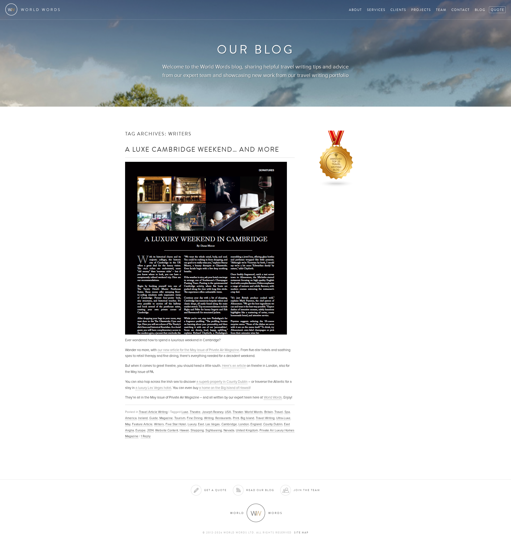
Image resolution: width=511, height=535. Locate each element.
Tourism (179, 418)
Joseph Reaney (212, 412)
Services (376, 10)
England (256, 424)
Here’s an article (234, 366)
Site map (301, 532)
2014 (150, 430)
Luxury (192, 424)
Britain (268, 412)
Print (236, 418)
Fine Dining (195, 418)
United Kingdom (247, 430)
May (127, 424)
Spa (287, 412)
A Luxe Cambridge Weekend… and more (202, 149)
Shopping (197, 430)
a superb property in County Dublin (222, 382)
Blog (480, 10)
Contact (460, 10)
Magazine (166, 418)
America (131, 418)
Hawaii (184, 430)
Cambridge (229, 424)
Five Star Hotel (176, 424)
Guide (153, 418)
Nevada (229, 430)
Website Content (166, 430)
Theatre (195, 412)
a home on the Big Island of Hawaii (224, 388)
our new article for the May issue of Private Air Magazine (198, 350)
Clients (398, 10)
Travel (278, 412)
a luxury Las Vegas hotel (153, 388)
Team (441, 10)
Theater (238, 412)
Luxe (185, 412)
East (201, 424)
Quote (497, 10)
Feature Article (142, 424)
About (355, 10)
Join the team (307, 490)
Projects (421, 10)
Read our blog (260, 490)
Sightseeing (213, 430)
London (243, 424)
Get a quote (215, 490)
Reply (146, 436)
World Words (34, 9)
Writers (159, 424)
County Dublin (272, 424)
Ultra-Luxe (283, 418)
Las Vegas (212, 424)
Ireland (143, 418)
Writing (209, 418)
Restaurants (223, 418)
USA (228, 412)
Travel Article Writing (153, 412)
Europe (140, 430)
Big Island (247, 418)
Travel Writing (265, 418)
